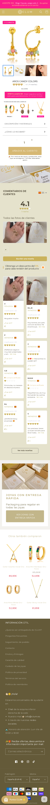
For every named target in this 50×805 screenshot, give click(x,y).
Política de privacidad (16, 672)
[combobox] (5, 249)
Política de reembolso (16, 684)
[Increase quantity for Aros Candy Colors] (32, 140)
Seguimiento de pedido (17, 642)
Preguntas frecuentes (16, 636)
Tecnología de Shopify (30, 803)
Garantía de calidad (14, 660)
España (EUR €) (15, 779)
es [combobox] (43, 193)
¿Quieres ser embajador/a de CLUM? (23, 630)
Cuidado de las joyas (15, 666)
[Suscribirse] (42, 751)
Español (36, 779)
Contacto (10, 648)
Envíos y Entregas (14, 654)
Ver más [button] (41, 327)
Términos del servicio (15, 678)
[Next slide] (44, 70)
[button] (3, 12)
